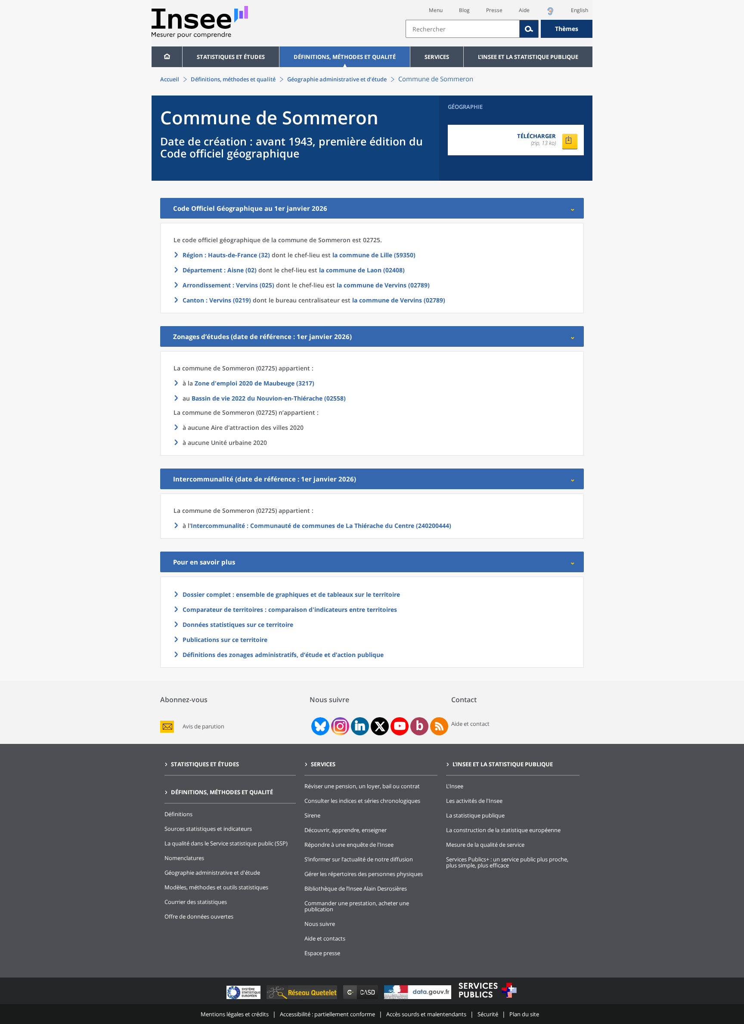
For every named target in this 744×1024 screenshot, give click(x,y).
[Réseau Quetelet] (303, 999)
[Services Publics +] (487, 999)
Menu (436, 10)
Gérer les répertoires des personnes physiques (363, 874)
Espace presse (322, 953)
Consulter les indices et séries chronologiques (362, 801)
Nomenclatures (184, 858)
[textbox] (463, 29)
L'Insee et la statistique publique (528, 57)
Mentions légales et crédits (235, 1014)
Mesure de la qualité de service (485, 844)
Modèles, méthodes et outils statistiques (216, 887)
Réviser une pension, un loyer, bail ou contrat (362, 786)
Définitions (178, 814)
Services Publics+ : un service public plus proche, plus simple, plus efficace (507, 862)
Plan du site (524, 1014)
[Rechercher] (529, 29)
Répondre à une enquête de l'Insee (349, 844)
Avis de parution (203, 726)
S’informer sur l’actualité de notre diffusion (358, 859)
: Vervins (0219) (217, 300)
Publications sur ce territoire (225, 639)
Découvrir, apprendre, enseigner (345, 830)
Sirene (312, 815)
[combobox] (499, 29)
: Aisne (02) (220, 270)
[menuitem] (167, 56)
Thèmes (566, 29)
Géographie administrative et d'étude (212, 872)
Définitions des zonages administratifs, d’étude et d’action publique (283, 655)
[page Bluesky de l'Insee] (319, 726)
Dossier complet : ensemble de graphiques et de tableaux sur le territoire (291, 594)
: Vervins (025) (228, 285)
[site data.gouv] (418, 999)
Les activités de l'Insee (474, 801)
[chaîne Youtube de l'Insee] (400, 726)
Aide (524, 10)
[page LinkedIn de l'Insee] (360, 726)
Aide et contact (470, 724)
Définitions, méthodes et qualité (345, 57)
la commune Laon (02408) (362, 270)
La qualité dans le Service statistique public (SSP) (226, 843)
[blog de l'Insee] (419, 726)
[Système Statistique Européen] (244, 999)
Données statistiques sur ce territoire (238, 624)
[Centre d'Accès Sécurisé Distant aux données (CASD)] (361, 999)
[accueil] (167, 56)
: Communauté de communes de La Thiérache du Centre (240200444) (321, 525)
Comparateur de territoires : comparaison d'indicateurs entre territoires (290, 609)
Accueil (169, 79)
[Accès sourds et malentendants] (550, 13)
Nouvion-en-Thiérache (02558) (269, 398)
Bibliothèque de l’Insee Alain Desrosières (355, 888)
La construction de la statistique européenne (503, 830)
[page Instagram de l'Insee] (339, 726)
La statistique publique (475, 815)
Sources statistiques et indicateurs (208, 829)
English (579, 10)
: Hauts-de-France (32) (226, 255)
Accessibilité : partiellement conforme (327, 1014)
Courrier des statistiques (195, 902)
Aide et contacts (324, 938)
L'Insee (454, 786)
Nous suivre (319, 924)
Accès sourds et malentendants (426, 1014)
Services (437, 57)
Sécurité (487, 1014)
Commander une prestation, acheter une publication (356, 906)
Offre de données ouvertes (198, 916)
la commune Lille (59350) (373, 255)
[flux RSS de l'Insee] (439, 726)
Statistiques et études (231, 57)
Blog (464, 10)
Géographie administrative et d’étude (337, 79)
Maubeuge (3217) (254, 383)
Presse (494, 10)
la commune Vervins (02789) (383, 285)
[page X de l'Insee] (380, 726)
